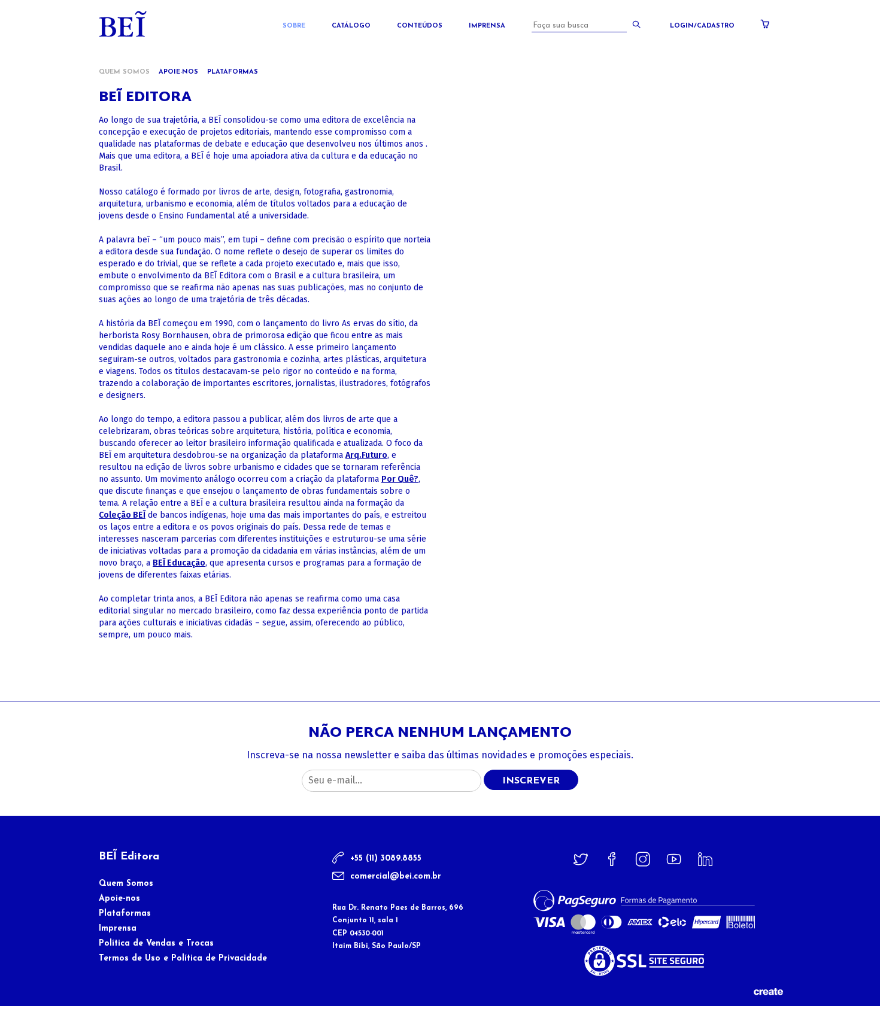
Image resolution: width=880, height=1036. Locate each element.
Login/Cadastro (702, 26)
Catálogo (351, 26)
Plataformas (232, 72)
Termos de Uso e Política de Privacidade (183, 958)
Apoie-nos (178, 72)
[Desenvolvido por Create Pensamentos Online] (768, 990)
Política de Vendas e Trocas (156, 943)
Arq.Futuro (366, 455)
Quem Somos (126, 883)
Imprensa (487, 26)
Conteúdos (419, 26)
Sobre (294, 26)
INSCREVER (531, 781)
